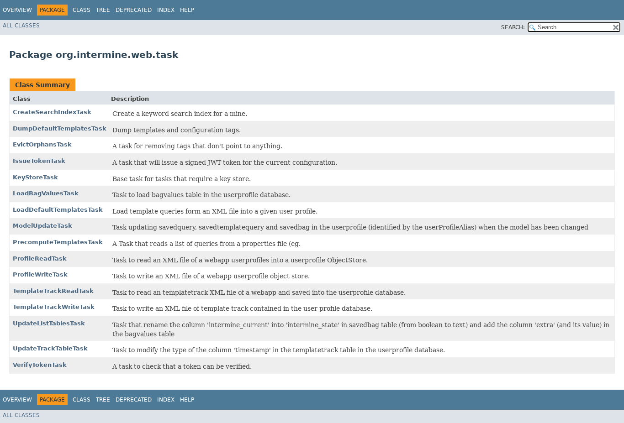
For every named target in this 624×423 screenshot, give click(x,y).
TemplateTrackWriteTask (54, 306)
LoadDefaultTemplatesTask (58, 209)
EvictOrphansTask (42, 144)
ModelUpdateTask (42, 225)
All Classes (21, 25)
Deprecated (134, 10)
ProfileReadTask (40, 258)
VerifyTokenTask (40, 364)
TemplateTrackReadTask (53, 290)
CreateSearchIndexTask (52, 112)
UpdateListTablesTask (49, 323)
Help (187, 10)
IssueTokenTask (39, 160)
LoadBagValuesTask (46, 193)
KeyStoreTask (35, 177)
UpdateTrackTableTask (50, 348)
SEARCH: (513, 27)
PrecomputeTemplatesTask (58, 242)
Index (166, 10)
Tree (103, 10)
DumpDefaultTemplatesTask (59, 128)
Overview (17, 10)
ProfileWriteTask (40, 274)
